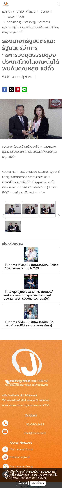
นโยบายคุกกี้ (41, 477)
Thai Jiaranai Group (21, 449)
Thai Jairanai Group (21, 467)
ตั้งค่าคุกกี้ (22, 483)
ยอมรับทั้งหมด (38, 483)
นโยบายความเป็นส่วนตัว (21, 477)
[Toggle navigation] (58, 4)
